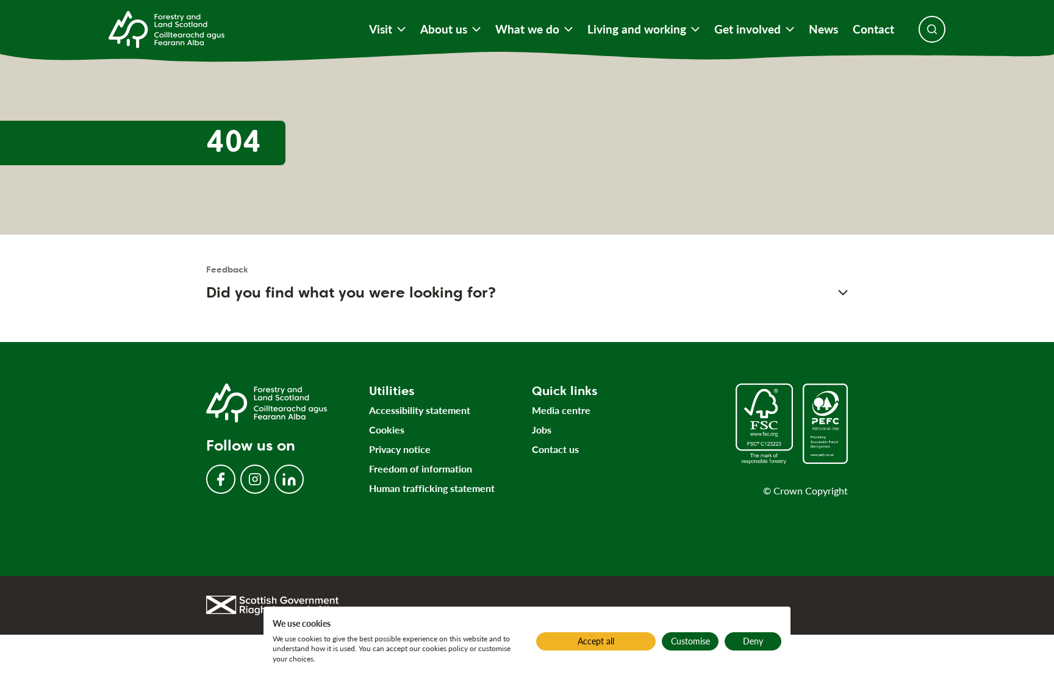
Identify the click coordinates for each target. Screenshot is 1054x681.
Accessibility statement (419, 410)
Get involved (747, 29)
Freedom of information (420, 468)
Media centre (561, 410)
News (823, 29)
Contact (873, 29)
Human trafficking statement (432, 488)
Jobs (541, 429)
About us (443, 29)
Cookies (386, 429)
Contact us (555, 449)
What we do (527, 29)
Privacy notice (400, 449)
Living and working (636, 29)
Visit (380, 29)
